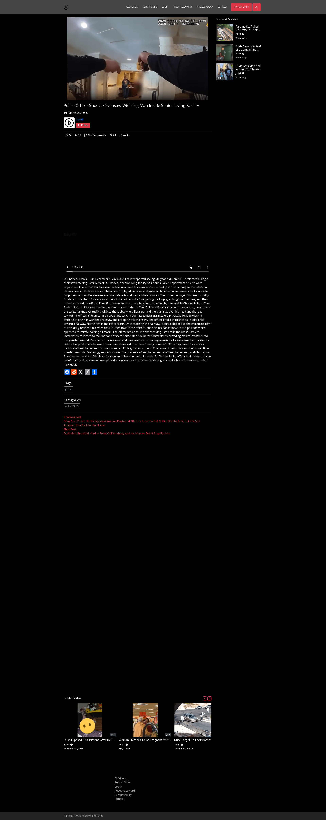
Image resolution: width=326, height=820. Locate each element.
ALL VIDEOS (72, 406)
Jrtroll (79, 119)
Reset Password (182, 6)
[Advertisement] (137, 167)
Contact (222, 6)
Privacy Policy (205, 6)
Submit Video (149, 6)
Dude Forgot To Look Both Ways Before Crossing (206, 740)
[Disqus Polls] (137, 479)
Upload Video (241, 6)
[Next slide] (209, 698)
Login (165, 6)
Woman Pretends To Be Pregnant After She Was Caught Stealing (160, 740)
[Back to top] (10, 800)
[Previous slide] (205, 698)
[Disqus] (137, 564)
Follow (84, 125)
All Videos (132, 6)
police (68, 389)
